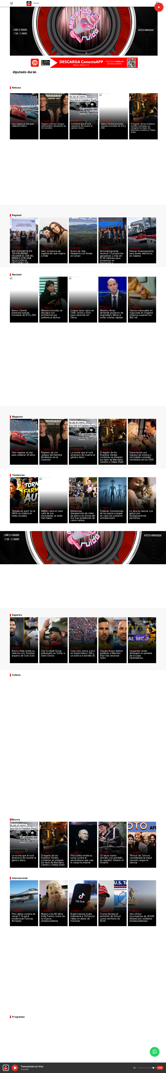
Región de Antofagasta (135, 248)
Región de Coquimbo (76, 248)
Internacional (76, 508)
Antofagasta (105, 248)
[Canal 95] (11, 3)
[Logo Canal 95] (29, 3)
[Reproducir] (158, 7)
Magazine (17, 121)
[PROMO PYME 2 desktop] (83, 62)
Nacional (106, 121)
